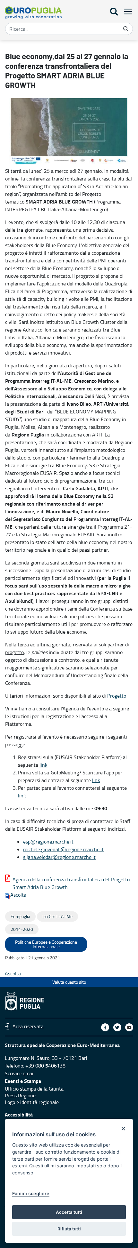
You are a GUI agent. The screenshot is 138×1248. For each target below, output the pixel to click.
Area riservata (28, 1026)
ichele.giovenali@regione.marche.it (65, 849)
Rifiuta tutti (69, 1228)
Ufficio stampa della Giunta (34, 1088)
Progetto (116, 695)
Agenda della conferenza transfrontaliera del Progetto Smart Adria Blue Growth (71, 883)
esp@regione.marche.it (48, 841)
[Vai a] (33, 12)
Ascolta (18, 894)
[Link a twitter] (117, 1027)
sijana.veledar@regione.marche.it (59, 856)
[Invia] (126, 29)
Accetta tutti (69, 1212)
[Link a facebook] (105, 1027)
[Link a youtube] (129, 1027)
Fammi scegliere (30, 1193)
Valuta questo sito (69, 982)
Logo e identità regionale (32, 1102)
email (29, 1073)
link (43, 764)
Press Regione (20, 1095)
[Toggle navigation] (126, 11)
